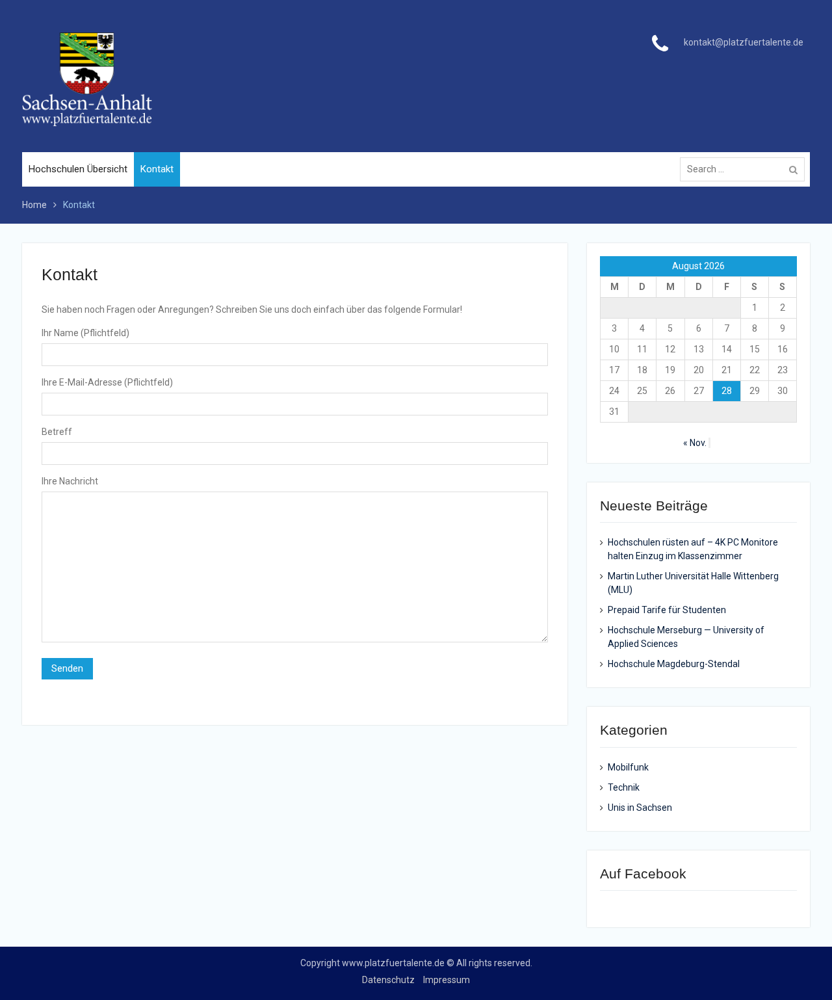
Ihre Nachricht (70, 481)
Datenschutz (388, 980)
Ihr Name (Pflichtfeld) (85, 333)
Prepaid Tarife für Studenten (667, 610)
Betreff (57, 432)
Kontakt (157, 169)
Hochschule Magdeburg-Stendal (674, 664)
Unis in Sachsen (640, 807)
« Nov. (695, 443)
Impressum (446, 980)
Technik (624, 787)
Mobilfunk (628, 767)
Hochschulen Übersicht (78, 169)
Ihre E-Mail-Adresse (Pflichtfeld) (107, 382)
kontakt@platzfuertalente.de (743, 42)
